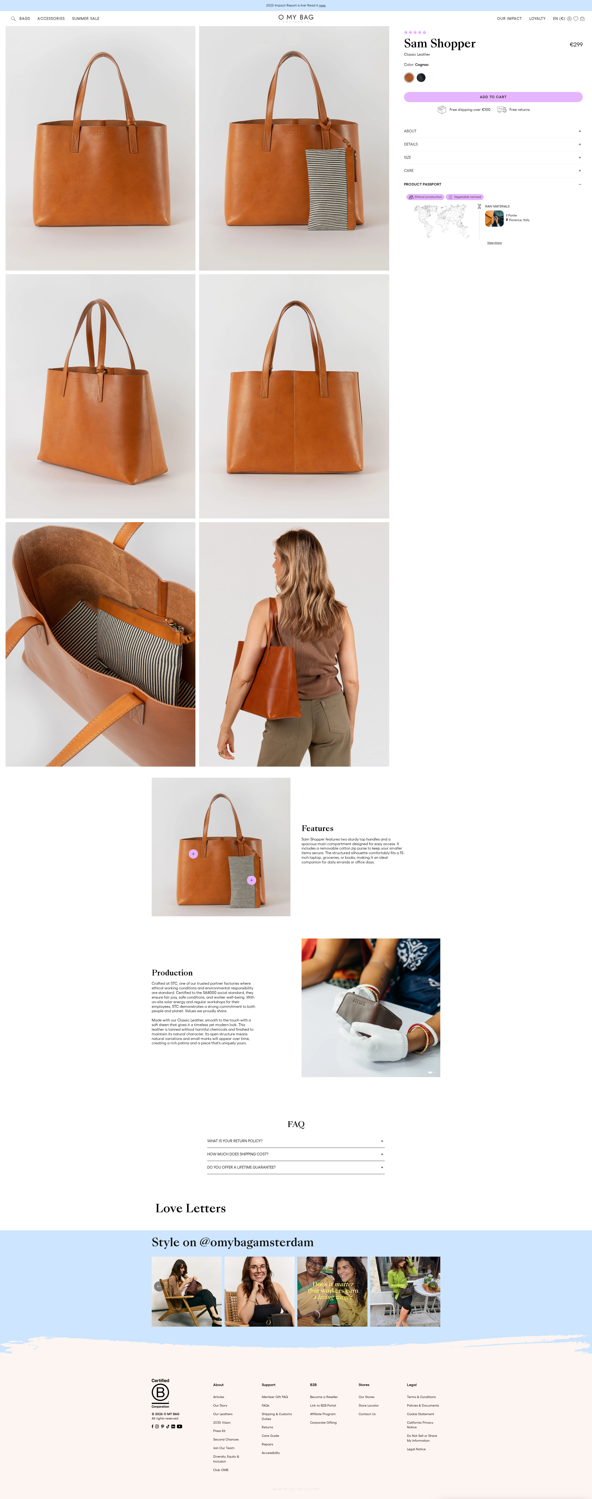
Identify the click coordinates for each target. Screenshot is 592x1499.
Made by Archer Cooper (296, 1489)
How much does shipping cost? (237, 1154)
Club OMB (220, 1470)
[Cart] (582, 18)
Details (411, 144)
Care (408, 170)
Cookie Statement (420, 1414)
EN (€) (559, 18)
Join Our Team (223, 1448)
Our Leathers (222, 1414)
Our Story (220, 1405)
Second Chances (226, 1439)
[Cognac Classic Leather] (409, 77)
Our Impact (509, 18)
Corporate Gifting (323, 1422)
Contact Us (367, 1414)
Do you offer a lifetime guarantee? (241, 1167)
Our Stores (366, 1397)
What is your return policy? (234, 1141)
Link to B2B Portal (323, 1405)
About (410, 131)
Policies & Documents (423, 1405)
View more (494, 242)
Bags (24, 18)
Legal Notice (416, 1449)
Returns (267, 1427)
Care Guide (270, 1436)
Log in (310, 5)
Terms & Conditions (421, 1397)
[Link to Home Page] (296, 18)
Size (407, 157)
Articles (218, 1397)
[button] (415, 32)
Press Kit (219, 1431)
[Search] (13, 18)
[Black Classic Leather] (421, 77)
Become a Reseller (324, 1397)
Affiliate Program (323, 1414)
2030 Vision (222, 1422)
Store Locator (369, 1405)
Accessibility (271, 1453)
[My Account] (569, 18)
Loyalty (537, 18)
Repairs (267, 1444)
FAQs (265, 1405)
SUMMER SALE (85, 18)
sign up (325, 5)
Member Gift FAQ (275, 1397)
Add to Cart (493, 97)
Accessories (51, 18)
